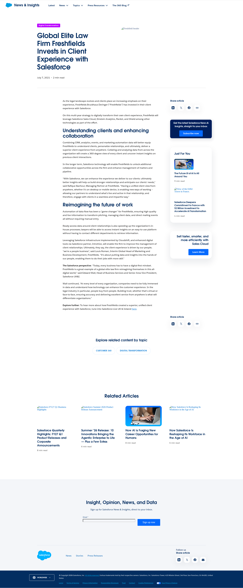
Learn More (198, 252)
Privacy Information (90, 583)
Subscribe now (191, 133)
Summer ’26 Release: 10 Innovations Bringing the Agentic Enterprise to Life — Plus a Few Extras (98, 436)
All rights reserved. (92, 575)
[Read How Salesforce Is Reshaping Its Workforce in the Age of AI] (187, 416)
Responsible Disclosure (110, 583)
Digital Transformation (49, 25)
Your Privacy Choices (169, 583)
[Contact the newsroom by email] (203, 560)
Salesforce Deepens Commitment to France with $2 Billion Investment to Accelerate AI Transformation (190, 207)
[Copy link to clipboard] (197, 108)
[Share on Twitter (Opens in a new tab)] (181, 108)
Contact (132, 583)
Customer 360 (103, 350)
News (68, 555)
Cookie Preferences (145, 583)
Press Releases (95, 555)
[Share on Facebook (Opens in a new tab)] (189, 108)
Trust (124, 583)
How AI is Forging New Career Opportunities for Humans (141, 434)
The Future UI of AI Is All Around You (186, 175)
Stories (79, 555)
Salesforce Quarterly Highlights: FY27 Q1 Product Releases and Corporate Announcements (51, 438)
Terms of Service (73, 583)
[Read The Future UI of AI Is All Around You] (184, 164)
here (134, 308)
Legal (61, 583)
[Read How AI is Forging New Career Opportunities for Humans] (143, 416)
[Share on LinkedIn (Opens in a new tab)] (173, 108)
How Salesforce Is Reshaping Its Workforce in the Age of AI (187, 434)
